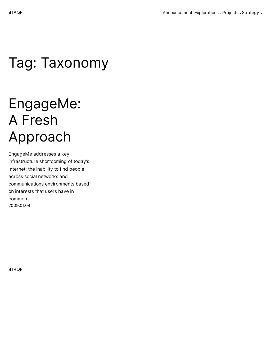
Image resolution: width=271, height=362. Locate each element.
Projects (230, 12)
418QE (15, 12)
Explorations (207, 12)
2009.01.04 (19, 205)
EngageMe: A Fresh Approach (44, 120)
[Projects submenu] (240, 13)
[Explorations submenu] (221, 13)
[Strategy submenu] (261, 13)
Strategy (250, 12)
